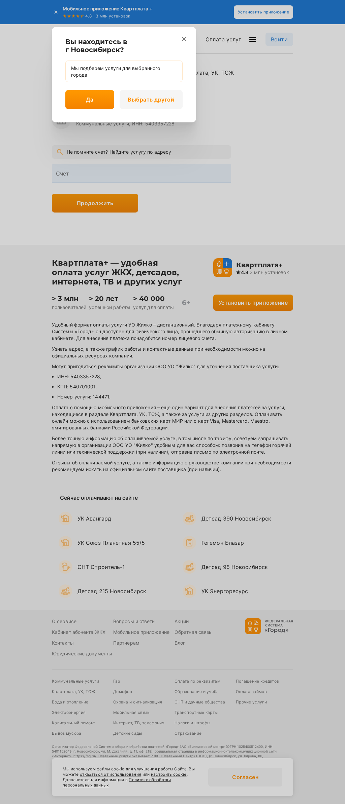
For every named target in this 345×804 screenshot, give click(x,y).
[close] (184, 39)
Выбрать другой (151, 99)
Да (89, 99)
